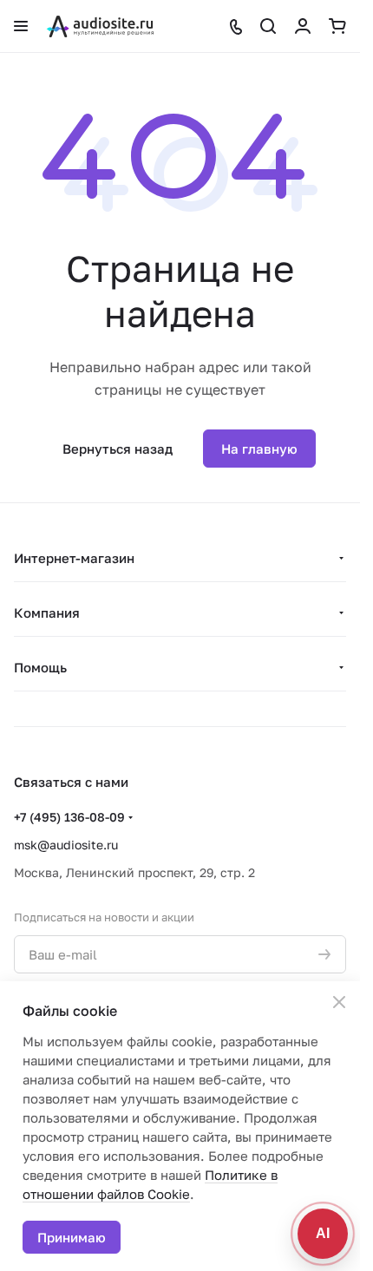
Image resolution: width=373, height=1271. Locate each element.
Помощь (40, 667)
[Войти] (302, 26)
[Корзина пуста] (337, 26)
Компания (47, 612)
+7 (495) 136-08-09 (69, 816)
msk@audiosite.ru (66, 844)
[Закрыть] (339, 1002)
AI (323, 1233)
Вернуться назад (117, 448)
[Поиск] (268, 26)
